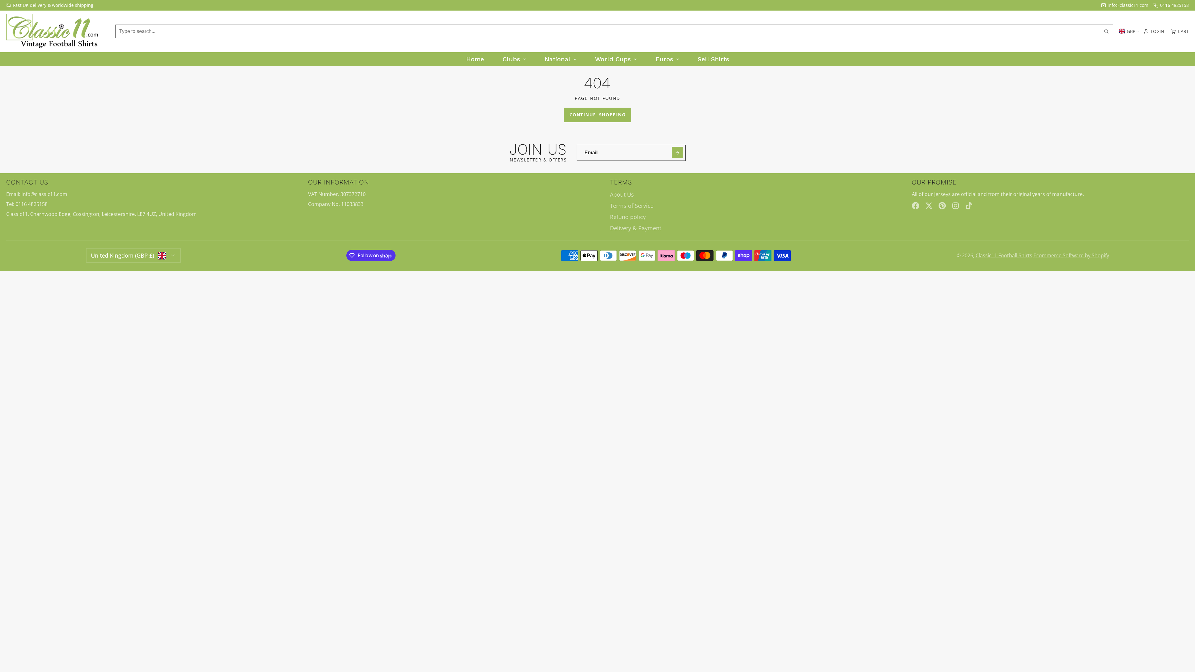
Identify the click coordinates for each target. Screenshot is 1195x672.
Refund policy (628, 217)
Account (1153, 31)
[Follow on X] (929, 205)
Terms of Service (632, 205)
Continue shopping (597, 115)
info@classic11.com (1128, 5)
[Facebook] (915, 205)
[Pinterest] (942, 205)
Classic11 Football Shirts (1004, 255)
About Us (622, 194)
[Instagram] (956, 205)
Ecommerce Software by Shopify (1071, 255)
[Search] (1106, 31)
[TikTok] (969, 205)
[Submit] (677, 152)
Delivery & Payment (635, 228)
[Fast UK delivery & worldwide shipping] (49, 5)
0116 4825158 (1174, 5)
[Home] (53, 31)
